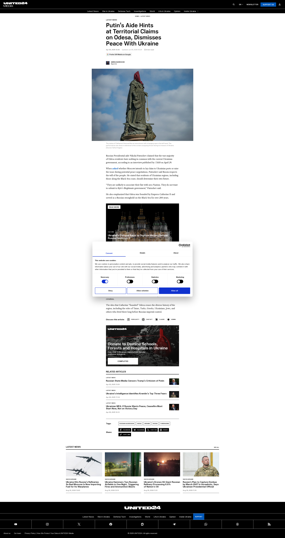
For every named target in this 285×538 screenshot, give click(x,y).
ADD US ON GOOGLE (180, 529)
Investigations (140, 11)
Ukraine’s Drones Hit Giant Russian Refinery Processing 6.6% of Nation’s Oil (162, 484)
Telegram (140, 430)
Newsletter (252, 4)
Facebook (126, 430)
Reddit (165, 430)
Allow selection (142, 291)
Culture (111, 232)
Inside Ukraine (190, 11)
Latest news (145, 16)
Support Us (268, 4)
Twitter (153, 430)
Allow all (174, 291)
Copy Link (126, 434)
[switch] (130, 281)
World (152, 11)
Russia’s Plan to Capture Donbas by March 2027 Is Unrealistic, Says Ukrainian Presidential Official (201, 484)
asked (115, 168)
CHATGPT (149, 319)
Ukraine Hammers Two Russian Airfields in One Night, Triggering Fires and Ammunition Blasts (122, 484)
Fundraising (164, 423)
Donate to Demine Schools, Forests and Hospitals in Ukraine (138, 346)
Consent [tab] (109, 253)
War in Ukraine (108, 11)
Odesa (139, 423)
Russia (155, 423)
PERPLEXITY (135, 319)
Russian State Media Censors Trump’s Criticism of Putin (135, 380)
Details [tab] (142, 253)
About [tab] (175, 253)
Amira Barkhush (118, 62)
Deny (110, 291)
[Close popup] (282, 524)
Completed (123, 361)
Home (137, 16)
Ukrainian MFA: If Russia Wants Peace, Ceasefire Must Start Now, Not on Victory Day (134, 407)
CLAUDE (161, 319)
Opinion (177, 11)
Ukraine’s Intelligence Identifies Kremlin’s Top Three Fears (136, 393)
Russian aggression (126, 423)
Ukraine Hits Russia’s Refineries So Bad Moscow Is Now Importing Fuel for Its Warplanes (83, 484)
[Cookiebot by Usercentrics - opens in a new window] (180, 245)
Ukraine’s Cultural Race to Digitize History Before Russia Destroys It (138, 236)
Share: (109, 432)
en (240, 4)
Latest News (93, 11)
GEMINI (173, 319)
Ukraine (147, 423)
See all (216, 447)
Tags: (108, 423)
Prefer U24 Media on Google (120, 54)
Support (198, 517)
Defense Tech (124, 11)
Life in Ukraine (164, 11)
